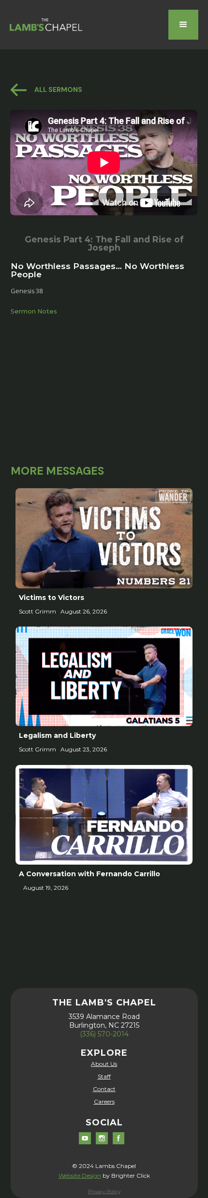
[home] (46, 24)
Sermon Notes (34, 311)
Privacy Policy (104, 1191)
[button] (183, 25)
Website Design (80, 1175)
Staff (104, 1076)
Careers (104, 1101)
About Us (104, 1063)
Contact (104, 1089)
